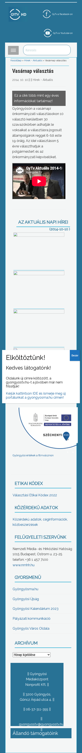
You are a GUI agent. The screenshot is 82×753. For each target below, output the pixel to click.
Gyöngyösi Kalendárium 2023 (35, 609)
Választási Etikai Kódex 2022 (35, 495)
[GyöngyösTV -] (18, 14)
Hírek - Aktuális (33, 60)
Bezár (74, 355)
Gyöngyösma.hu (25, 589)
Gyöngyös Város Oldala (31, 628)
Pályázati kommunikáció (31, 619)
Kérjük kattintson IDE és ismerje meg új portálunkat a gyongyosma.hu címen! (36, 395)
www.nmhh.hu (23, 565)
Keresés (65, 50)
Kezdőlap (16, 60)
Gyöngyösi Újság (26, 599)
